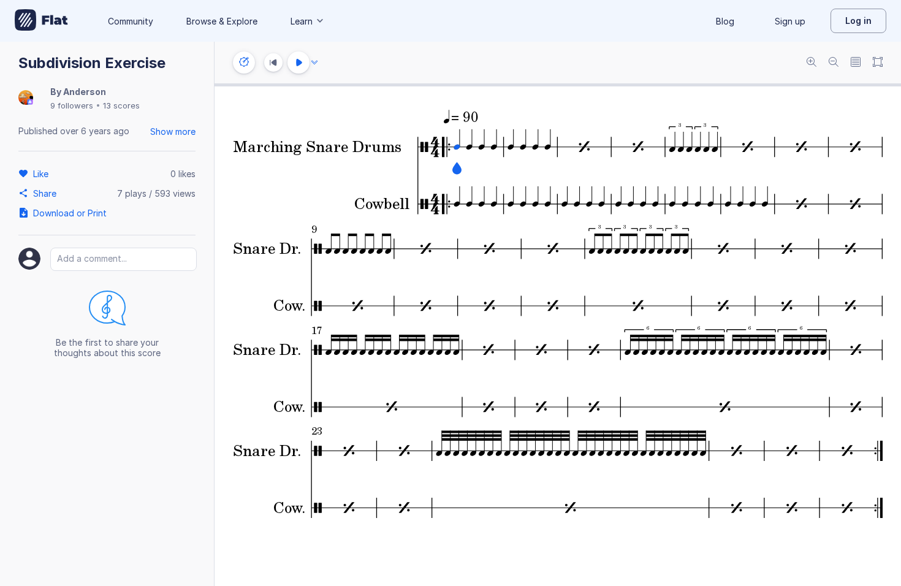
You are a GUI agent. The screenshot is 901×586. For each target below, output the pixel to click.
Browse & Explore (221, 21)
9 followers (71, 105)
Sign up (790, 21)
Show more (173, 131)
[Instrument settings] (244, 62)
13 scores (121, 105)
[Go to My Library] (41, 20)
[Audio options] (314, 62)
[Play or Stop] (298, 62)
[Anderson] (25, 98)
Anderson (84, 91)
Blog (725, 21)
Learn (302, 21)
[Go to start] (273, 62)
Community (130, 21)
